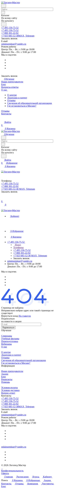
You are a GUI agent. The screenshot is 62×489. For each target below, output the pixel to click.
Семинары (6, 336)
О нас (4, 346)
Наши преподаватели (12, 371)
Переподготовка (9, 341)
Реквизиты (6, 379)
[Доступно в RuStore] (1, 468)
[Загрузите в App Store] (2, 468)
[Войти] (2, 198)
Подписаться (8, 327)
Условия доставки (10, 390)
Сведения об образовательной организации (29, 103)
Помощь (5, 382)
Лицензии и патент (17, 97)
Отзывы (11, 100)
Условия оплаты (9, 387)
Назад (17, 244)
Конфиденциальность (12, 470)
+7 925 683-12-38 (17, 35)
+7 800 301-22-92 (10, 33)
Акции (4, 374)
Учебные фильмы (10, 338)
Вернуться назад (9, 316)
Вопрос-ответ (8, 393)
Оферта (5, 473)
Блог (3, 376)
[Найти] (3, 24)
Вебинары (6, 344)
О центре (12, 95)
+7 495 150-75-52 (10, 27)
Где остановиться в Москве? (21, 106)
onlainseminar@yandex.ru (13, 44)
